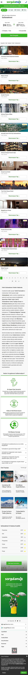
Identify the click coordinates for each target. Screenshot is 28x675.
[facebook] (15, 621)
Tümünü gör (23, 467)
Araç (25, 10)
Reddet (4, 672)
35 (12, 281)
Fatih (13, 43)
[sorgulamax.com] (14, 2)
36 (15, 281)
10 (26, 277)
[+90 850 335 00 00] (26, 2)
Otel (5, 10)
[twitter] (17, 621)
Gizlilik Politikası (19, 663)
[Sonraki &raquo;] (19, 281)
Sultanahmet (17, 43)
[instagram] (19, 621)
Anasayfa (2, 43)
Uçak (11, 10)
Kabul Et (24, 672)
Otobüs (18, 10)
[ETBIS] (14, 651)
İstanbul (9, 43)
